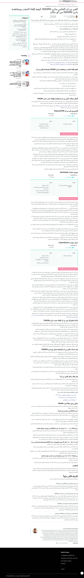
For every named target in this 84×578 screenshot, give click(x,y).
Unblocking (67, 4)
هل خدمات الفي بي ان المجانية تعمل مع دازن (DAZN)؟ (21, 40)
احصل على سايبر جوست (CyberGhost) (68, 268)
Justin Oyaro (72, 16)
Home (73, 4)
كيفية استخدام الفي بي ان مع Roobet (67, 397)
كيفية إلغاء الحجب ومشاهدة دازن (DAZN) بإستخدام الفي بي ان (19, 21)
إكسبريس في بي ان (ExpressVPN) (69, 133)
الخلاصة (24, 46)
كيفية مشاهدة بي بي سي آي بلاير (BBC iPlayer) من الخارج (15, 84)
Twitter (63, 569)
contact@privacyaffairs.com (68, 555)
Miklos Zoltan (53, 16)
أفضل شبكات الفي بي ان (64, 105)
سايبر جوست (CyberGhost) (19, 33)
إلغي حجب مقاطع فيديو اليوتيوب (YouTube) (66, 395)
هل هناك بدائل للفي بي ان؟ (19, 43)
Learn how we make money (72, 6)
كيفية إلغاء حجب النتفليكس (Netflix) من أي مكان (61, 64)
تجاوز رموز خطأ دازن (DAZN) (19, 44)
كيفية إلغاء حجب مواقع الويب (69, 400)
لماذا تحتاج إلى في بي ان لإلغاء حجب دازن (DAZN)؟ (19, 36)
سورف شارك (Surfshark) (20, 32)
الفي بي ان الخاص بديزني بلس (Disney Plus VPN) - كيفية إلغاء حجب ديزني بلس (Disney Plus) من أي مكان (15, 64)
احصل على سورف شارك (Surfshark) (68, 198)
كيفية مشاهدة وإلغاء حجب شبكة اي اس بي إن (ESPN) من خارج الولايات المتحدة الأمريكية (15, 74)
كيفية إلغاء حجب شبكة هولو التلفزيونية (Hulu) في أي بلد (59, 62)
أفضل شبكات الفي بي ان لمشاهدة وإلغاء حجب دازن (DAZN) (20, 26)
